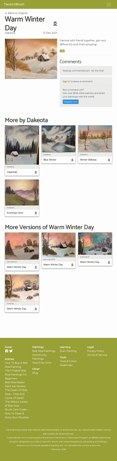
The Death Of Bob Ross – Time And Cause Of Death (16, 394)
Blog (35, 372)
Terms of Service (97, 355)
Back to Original (17, 13)
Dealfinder (66, 365)
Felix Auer (56, 449)
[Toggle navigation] (109, 4)
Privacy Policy (95, 351)
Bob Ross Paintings (43, 351)
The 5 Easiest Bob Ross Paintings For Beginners (16, 374)
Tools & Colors (68, 361)
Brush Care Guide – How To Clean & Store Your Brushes (17, 413)
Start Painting (68, 351)
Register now (70, 102)
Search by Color (42, 362)
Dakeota (10, 32)
